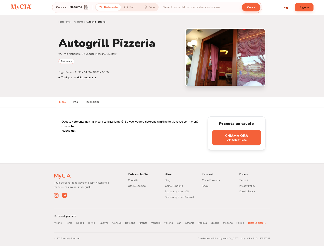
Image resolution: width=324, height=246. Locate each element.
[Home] (21, 7)
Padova (202, 223)
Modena (228, 223)
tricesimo (75, 7)
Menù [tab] (62, 102)
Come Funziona (174, 186)
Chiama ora (236, 138)
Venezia (155, 223)
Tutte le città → (257, 223)
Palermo (104, 223)
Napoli (80, 223)
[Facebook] (64, 195)
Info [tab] (75, 102)
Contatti (133, 180)
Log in (287, 7)
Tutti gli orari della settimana (78, 77)
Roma (69, 223)
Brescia (215, 223)
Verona (168, 223)
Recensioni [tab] (92, 102)
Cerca (251, 7)
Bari (179, 223)
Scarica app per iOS (177, 191)
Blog (167, 180)
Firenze (143, 223)
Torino (91, 223)
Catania (189, 223)
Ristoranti (64, 22)
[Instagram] (56, 195)
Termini (243, 180)
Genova (117, 223)
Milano (58, 223)
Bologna (130, 223)
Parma (240, 223)
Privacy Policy (247, 186)
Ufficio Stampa (137, 186)
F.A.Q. (205, 186)
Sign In (304, 7)
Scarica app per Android (179, 197)
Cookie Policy (247, 191)
